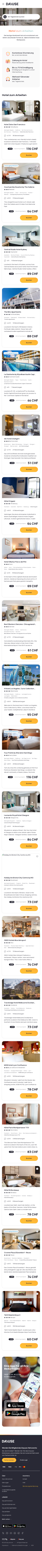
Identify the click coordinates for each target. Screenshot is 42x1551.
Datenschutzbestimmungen (20, 1545)
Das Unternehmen (7, 1479)
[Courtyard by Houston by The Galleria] (21, 192)
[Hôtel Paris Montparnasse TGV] (21, 1133)
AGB (32, 1545)
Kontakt (25, 1479)
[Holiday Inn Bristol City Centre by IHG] (21, 883)
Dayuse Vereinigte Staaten (9, 1508)
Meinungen (5, 1482)
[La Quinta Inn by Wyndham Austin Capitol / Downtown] (21, 380)
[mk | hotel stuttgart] (21, 444)
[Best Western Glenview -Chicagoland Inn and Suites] (21, 630)
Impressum (5, 1545)
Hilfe (24, 1482)
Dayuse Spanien (6, 1515)
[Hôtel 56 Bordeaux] (21, 1195)
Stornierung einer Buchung (30, 1486)
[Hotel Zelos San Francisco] (21, 130)
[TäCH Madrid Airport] (21, 1320)
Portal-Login (24, 1460)
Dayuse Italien (6, 1511)
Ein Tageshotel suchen (16, 17)
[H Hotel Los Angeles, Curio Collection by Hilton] (21, 695)
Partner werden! (9, 1460)
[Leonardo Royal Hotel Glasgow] (21, 821)
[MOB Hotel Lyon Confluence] (21, 1070)
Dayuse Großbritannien (8, 1504)
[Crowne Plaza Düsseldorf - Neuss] (21, 1258)
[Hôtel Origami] (21, 506)
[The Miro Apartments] (21, 317)
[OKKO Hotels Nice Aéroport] (21, 945)
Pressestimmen (6, 1486)
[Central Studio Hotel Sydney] (21, 255)
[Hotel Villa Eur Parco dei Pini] (21, 567)
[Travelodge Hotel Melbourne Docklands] (21, 1008)
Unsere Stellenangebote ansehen (8, 1490)
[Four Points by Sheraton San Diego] (21, 758)
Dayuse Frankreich (7, 1501)
